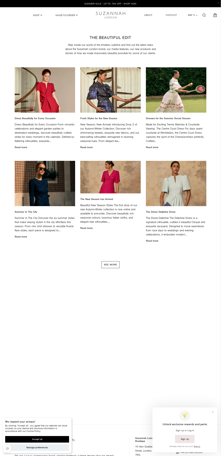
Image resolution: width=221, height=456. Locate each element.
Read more (21, 147)
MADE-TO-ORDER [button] (66, 15)
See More (110, 264)
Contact (171, 15)
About (148, 15)
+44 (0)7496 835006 (191, 452)
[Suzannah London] (110, 15)
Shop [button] (36, 15)
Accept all (37, 439)
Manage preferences (37, 447)
